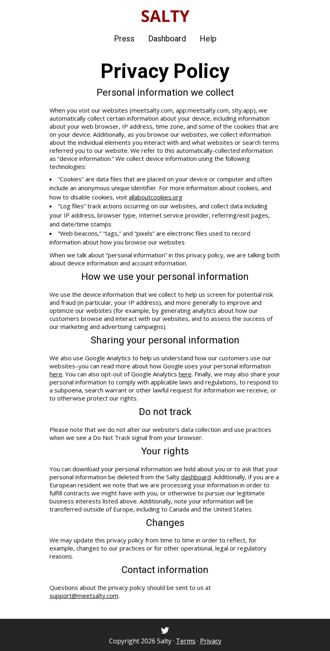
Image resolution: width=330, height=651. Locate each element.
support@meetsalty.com (84, 595)
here (56, 374)
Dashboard (167, 38)
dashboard (196, 477)
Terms (186, 641)
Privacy (210, 641)
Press (124, 38)
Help (208, 38)
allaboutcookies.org (155, 197)
